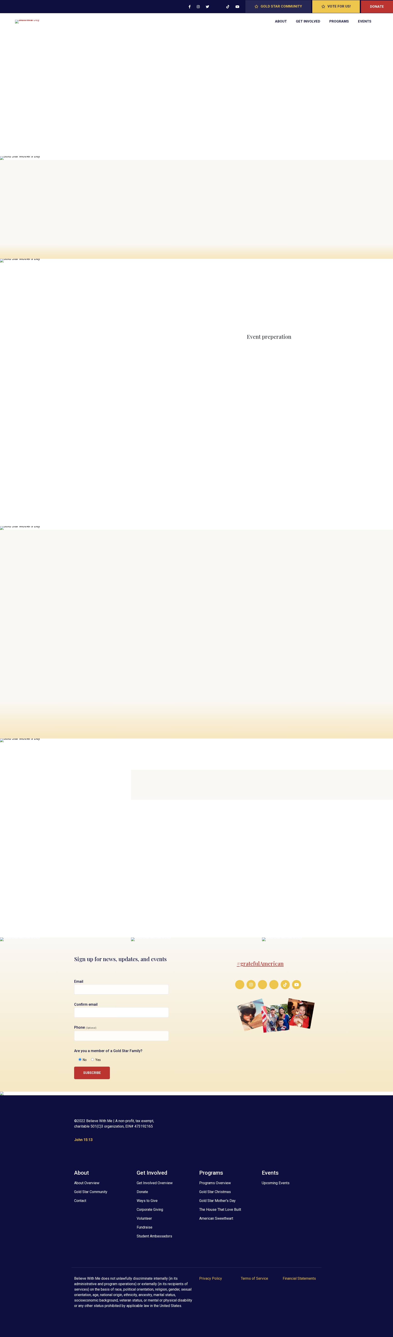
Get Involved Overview (155, 1183)
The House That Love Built (220, 1209)
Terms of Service (254, 1278)
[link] (65, 939)
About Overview (86, 1183)
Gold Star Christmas (215, 1192)
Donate (142, 1192)
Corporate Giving (150, 1209)
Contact (80, 1201)
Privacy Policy (210, 1278)
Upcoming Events (276, 1183)
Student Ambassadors (154, 1236)
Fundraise (144, 1227)
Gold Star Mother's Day (217, 1201)
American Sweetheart (216, 1218)
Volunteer (144, 1218)
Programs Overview (215, 1183)
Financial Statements (299, 1278)
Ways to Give (147, 1201)
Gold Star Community (90, 1192)
